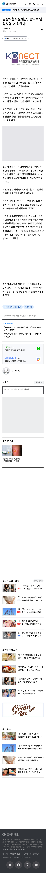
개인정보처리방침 (15, 854)
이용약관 (25, 854)
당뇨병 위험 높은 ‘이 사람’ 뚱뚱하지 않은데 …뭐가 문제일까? (32, 599)
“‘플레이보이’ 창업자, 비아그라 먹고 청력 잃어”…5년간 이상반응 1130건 (30, 772)
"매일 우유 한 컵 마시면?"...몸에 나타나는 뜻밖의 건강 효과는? (23, 335)
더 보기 (37, 382)
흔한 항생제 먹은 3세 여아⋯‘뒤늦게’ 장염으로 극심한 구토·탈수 (32, 622)
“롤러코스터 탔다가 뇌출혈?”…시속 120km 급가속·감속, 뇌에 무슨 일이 (32, 611)
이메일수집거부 (6, 857)
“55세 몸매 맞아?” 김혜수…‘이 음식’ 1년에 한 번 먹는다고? (32, 587)
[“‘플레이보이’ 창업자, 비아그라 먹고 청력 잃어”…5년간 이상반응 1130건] (9, 772)
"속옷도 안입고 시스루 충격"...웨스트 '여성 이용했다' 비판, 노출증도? (23, 329)
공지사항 (16, 857)
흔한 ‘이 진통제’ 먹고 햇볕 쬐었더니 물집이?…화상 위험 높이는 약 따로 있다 (11, 460)
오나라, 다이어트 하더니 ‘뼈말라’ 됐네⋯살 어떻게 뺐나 (30, 692)
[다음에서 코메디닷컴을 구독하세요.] (23, 359)
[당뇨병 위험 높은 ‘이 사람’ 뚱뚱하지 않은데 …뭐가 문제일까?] (9, 760)
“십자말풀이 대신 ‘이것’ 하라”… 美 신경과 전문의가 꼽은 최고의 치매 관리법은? (30, 736)
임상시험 (28, 307)
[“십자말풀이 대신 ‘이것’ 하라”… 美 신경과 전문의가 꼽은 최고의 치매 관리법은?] (9, 736)
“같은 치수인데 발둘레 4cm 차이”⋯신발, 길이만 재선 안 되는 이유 (30, 657)
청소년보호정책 (34, 854)
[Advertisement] (23, 261)
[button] (25, 4)
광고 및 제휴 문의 (26, 857)
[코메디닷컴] (18, 865)
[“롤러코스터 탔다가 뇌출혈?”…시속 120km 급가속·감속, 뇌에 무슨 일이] (9, 748)
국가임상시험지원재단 (12, 307)
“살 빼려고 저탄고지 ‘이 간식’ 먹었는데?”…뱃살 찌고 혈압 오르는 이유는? (30, 669)
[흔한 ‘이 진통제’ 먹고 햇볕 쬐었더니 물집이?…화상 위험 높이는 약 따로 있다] (12, 450)
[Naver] (10, 865)
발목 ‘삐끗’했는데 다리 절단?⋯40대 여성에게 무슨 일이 (32, 634)
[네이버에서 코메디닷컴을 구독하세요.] (23, 349)
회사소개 (5, 854)
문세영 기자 (16, 370)
